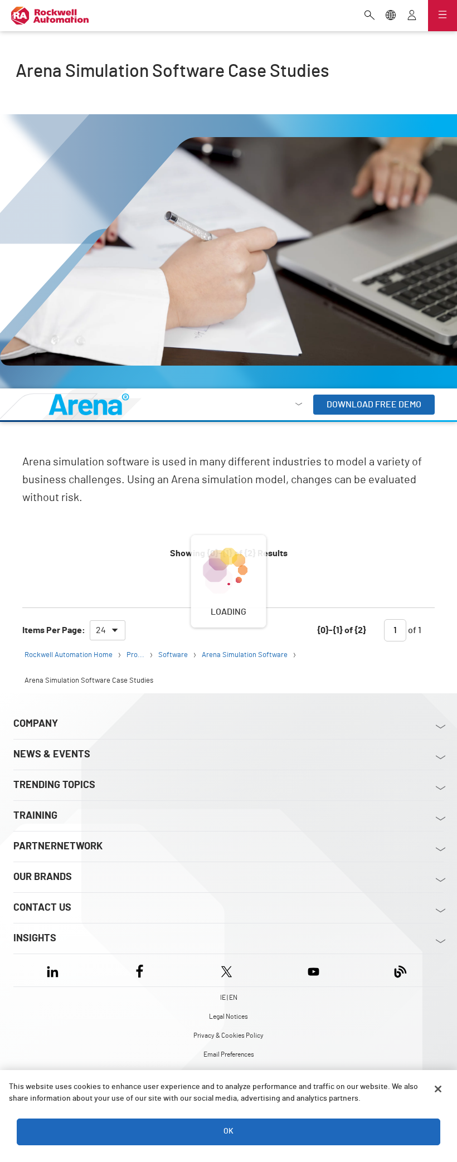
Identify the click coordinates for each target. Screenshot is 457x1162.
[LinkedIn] (55, 970)
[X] (227, 970)
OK (228, 1131)
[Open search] (369, 16)
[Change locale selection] (391, 16)
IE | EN (228, 997)
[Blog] (400, 970)
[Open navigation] (442, 15)
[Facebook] (140, 970)
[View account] (412, 16)
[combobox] (107, 630)
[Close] (438, 1089)
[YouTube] (313, 970)
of (413, 630)
